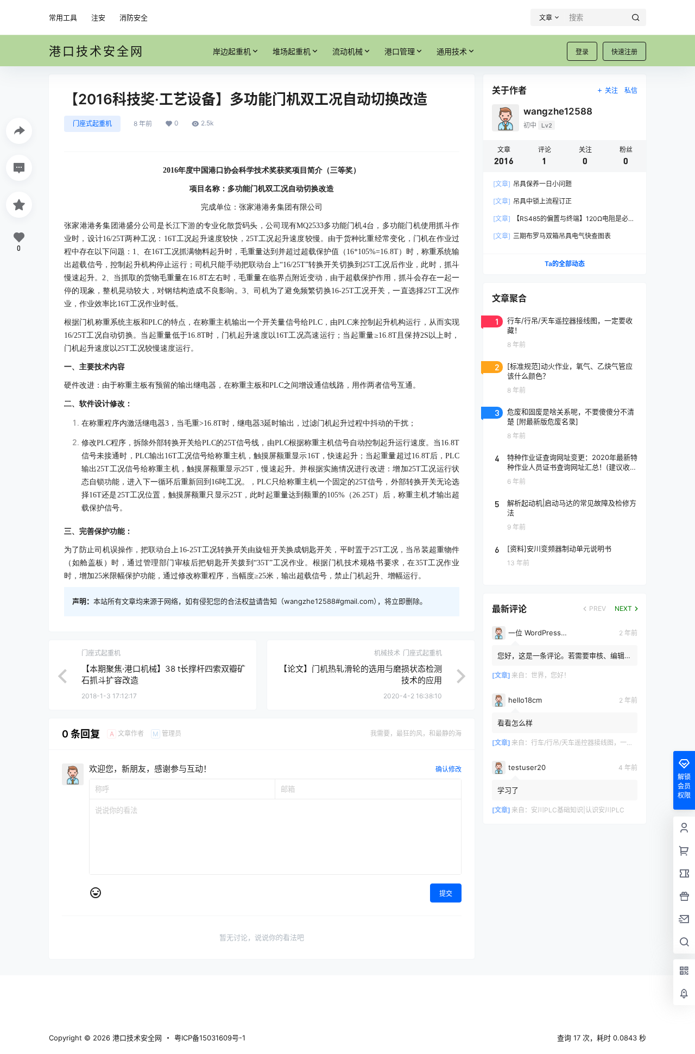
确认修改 (448, 769)
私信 (630, 90)
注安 (98, 17)
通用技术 (452, 51)
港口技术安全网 (136, 1037)
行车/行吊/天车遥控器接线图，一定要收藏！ (595, 743)
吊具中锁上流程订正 (532, 201)
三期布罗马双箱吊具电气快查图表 (552, 236)
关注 (611, 90)
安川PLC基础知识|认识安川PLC (577, 810)
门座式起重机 (92, 123)
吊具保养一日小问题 (532, 184)
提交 (445, 893)
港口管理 (399, 51)
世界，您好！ (550, 675)
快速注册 (624, 52)
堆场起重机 (292, 51)
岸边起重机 (232, 51)
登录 (582, 52)
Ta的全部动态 (565, 264)
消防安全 (133, 17)
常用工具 (63, 17)
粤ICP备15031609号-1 (209, 1037)
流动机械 (347, 51)
